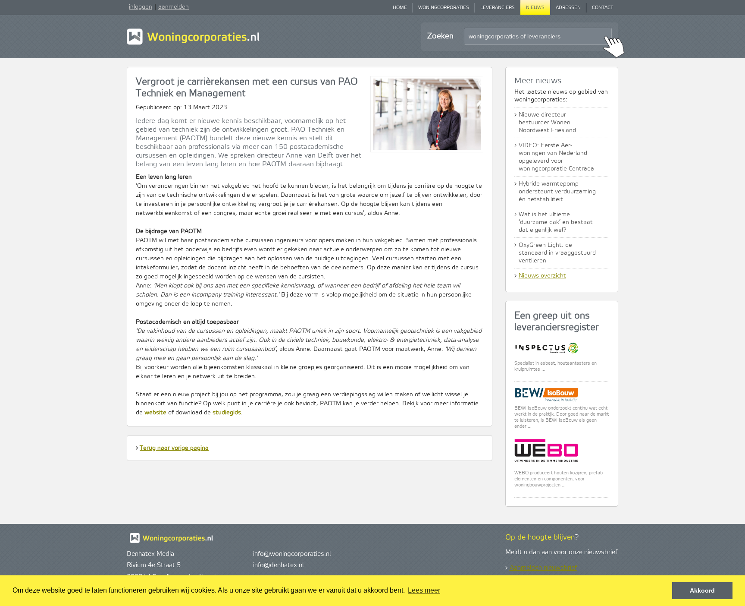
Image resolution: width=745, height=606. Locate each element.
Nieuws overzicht (542, 276)
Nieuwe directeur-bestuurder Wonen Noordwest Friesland (547, 122)
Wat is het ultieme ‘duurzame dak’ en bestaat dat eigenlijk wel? (556, 222)
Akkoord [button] (702, 590)
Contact (602, 8)
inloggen (140, 7)
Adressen (568, 8)
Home (400, 8)
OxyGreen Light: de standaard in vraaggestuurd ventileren (557, 253)
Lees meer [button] (424, 590)
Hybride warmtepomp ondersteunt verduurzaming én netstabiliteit (557, 191)
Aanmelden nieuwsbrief (543, 568)
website (155, 413)
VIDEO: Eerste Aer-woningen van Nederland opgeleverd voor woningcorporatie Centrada (556, 157)
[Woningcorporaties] (193, 43)
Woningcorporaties (443, 8)
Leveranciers (497, 8)
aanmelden (173, 7)
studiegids (227, 413)
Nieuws (535, 8)
